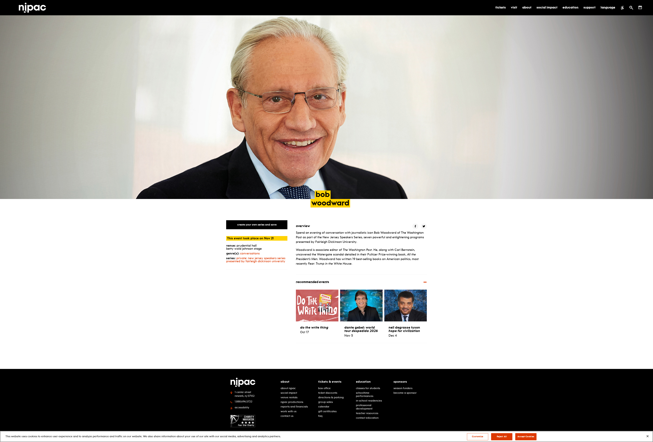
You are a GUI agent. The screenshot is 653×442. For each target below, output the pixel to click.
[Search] (631, 7)
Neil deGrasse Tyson (404, 329)
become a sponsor (405, 392)
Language (608, 7)
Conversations (250, 253)
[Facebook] (415, 226)
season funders (403, 388)
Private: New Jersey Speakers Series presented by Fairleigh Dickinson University (255, 259)
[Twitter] (424, 226)
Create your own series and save (257, 224)
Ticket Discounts (327, 392)
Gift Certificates (327, 411)
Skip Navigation (105, 380)
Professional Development (364, 407)
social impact (289, 392)
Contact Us (287, 416)
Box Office (324, 388)
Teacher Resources (367, 413)
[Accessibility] (622, 7)
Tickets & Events (329, 381)
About (285, 381)
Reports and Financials (294, 406)
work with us (288, 411)
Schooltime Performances (364, 394)
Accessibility (242, 407)
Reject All (502, 436)
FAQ (320, 416)
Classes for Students (368, 388)
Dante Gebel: (361, 329)
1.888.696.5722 (243, 401)
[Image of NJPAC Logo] (34, 8)
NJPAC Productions (292, 402)
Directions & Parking (331, 397)
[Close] (647, 436)
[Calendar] (640, 7)
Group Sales (325, 402)
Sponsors (400, 381)
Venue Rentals (289, 397)
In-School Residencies (369, 400)
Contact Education (367, 417)
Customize (477, 436)
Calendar (323, 406)
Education (363, 381)
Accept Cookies (525, 436)
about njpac (288, 388)
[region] (326, 436)
